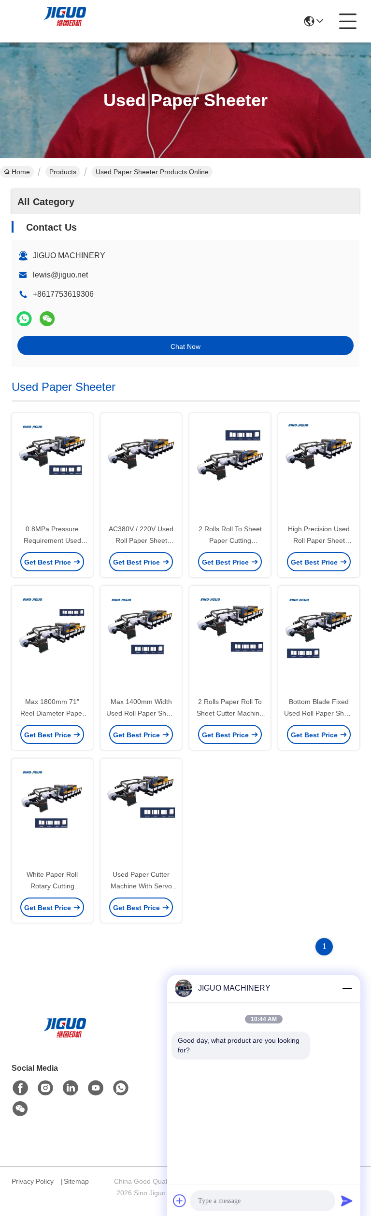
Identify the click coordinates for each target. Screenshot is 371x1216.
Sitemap (76, 1181)
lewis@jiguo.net (60, 275)
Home (21, 172)
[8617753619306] (120, 1088)
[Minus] (347, 988)
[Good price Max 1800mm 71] (52, 642)
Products (62, 172)
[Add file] (179, 1200)
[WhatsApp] (24, 319)
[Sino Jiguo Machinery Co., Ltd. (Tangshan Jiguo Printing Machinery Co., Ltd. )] (65, 21)
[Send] (347, 1200)
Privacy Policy (33, 1181)
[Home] (65, 1040)
